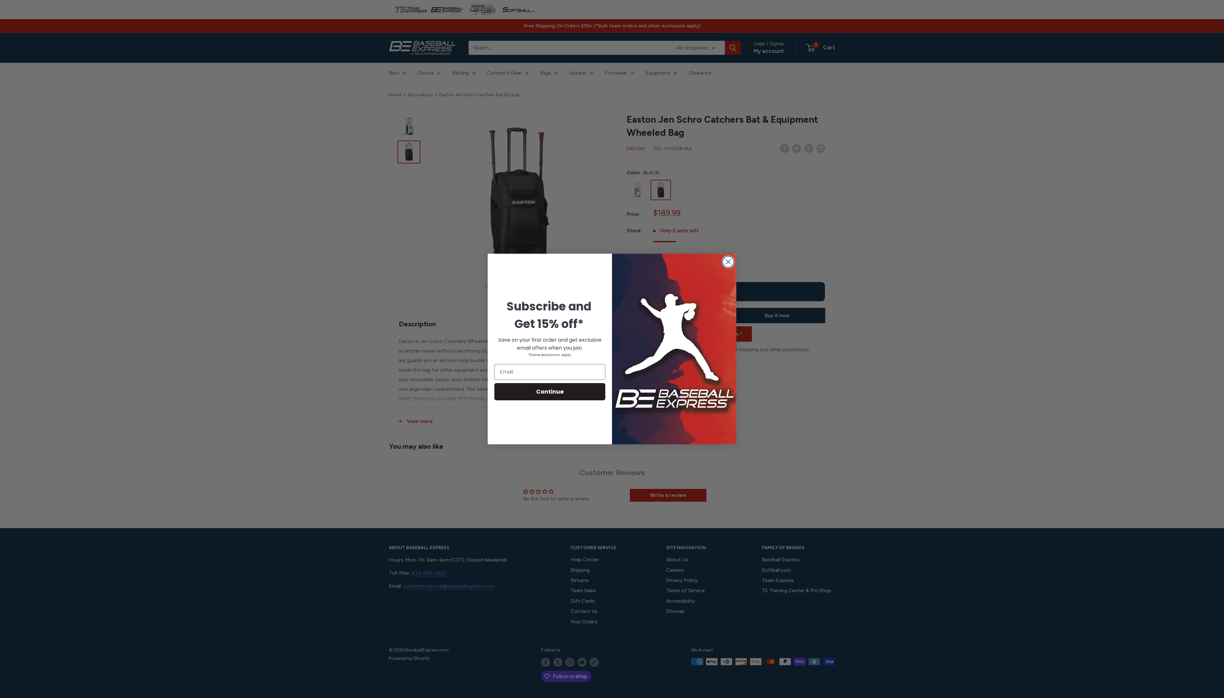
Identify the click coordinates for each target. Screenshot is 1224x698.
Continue (550, 392)
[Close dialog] (728, 261)
